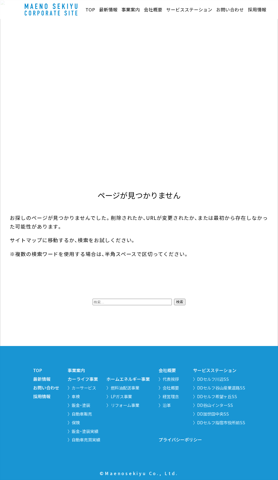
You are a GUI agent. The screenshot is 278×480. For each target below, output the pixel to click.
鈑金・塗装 (81, 405)
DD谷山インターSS (215, 405)
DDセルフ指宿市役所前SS (221, 422)
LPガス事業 (121, 396)
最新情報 (108, 10)
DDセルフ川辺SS (213, 379)
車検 (76, 396)
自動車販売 (82, 414)
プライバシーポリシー (180, 440)
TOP (90, 10)
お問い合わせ (230, 10)
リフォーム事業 (125, 405)
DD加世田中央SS (213, 414)
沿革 (167, 405)
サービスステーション (189, 10)
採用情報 (257, 10)
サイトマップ (26, 240)
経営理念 (171, 396)
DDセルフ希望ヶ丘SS (217, 396)
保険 (76, 422)
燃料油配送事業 (125, 388)
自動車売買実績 (86, 439)
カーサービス (84, 388)
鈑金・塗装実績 (85, 431)
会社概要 (153, 10)
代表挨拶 (171, 379)
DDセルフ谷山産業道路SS (221, 388)
